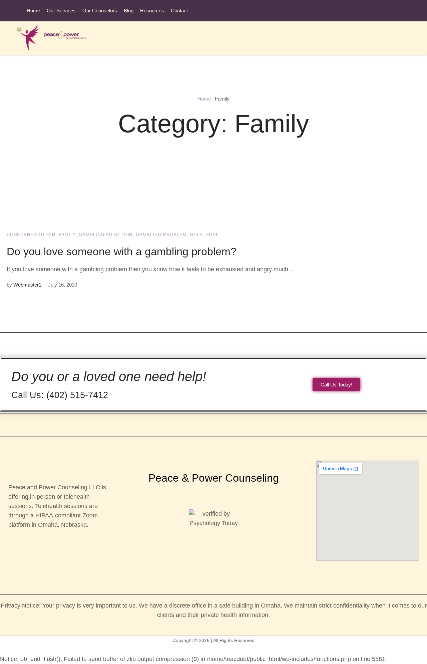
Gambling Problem (161, 234)
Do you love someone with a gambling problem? (122, 251)
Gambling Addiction (105, 234)
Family (67, 234)
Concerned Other (31, 234)
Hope (212, 234)
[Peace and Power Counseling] (55, 38)
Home (204, 99)
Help (196, 234)
